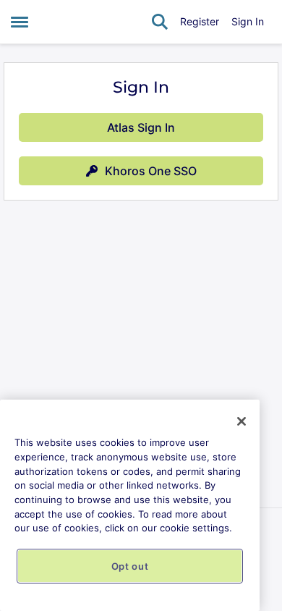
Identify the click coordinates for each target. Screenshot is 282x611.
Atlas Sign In (141, 127)
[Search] (159, 21)
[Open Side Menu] (19, 22)
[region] (130, 505)
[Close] (241, 421)
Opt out (130, 566)
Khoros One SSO (151, 171)
